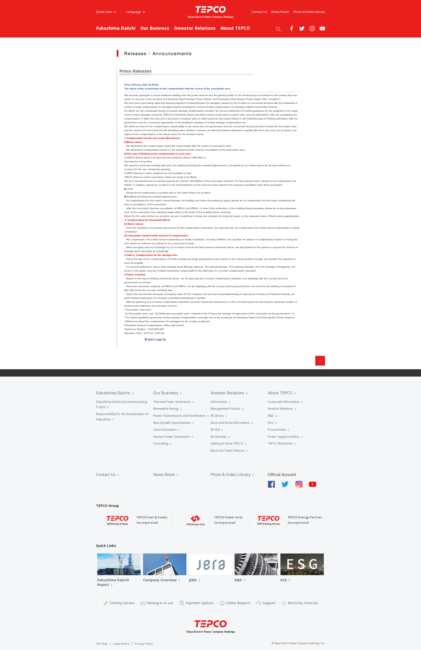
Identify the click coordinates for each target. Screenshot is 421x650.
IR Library (217, 416)
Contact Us (259, 12)
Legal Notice (121, 643)
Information (218, 402)
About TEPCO (235, 28)
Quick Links (104, 12)
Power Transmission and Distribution (179, 416)
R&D (271, 416)
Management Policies (225, 409)
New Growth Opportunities (172, 423)
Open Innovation (165, 429)
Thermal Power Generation (172, 402)
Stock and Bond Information (230, 423)
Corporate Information (284, 402)
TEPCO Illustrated (280, 443)
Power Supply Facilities (283, 437)
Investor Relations (195, 28)
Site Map (102, 643)
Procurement (277, 429)
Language (133, 12)
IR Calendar (218, 437)
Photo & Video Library (309, 12)
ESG (270, 423)
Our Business (154, 28)
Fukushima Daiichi (115, 28)
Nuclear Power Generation (171, 437)
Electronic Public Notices (227, 450)
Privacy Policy (143, 643)
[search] (278, 29)
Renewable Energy (166, 409)
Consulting (160, 443)
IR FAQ (215, 429)
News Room (280, 12)
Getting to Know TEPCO (226, 443)
